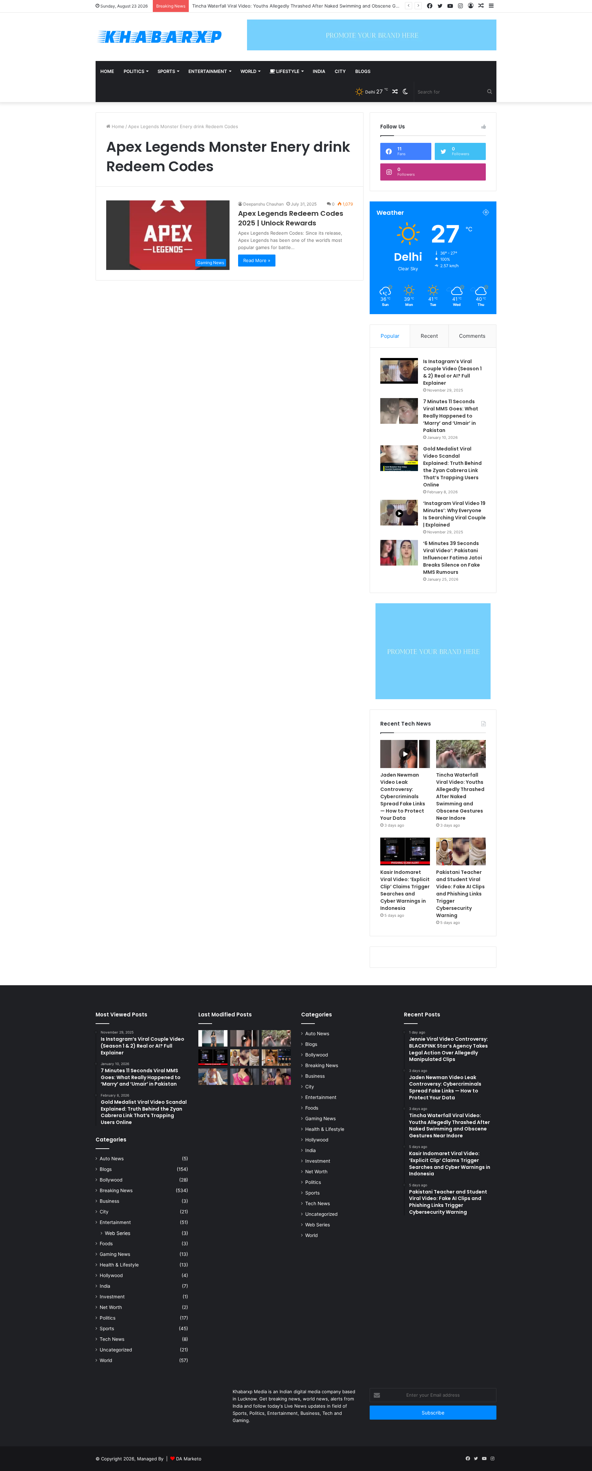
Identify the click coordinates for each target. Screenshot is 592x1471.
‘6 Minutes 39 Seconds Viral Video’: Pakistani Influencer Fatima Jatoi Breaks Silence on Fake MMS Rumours (452, 558)
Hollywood (111, 1275)
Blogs (362, 71)
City (340, 71)
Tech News (112, 1339)
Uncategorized (116, 1349)
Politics (134, 71)
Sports (166, 71)
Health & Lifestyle (119, 1265)
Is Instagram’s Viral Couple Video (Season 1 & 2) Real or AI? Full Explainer (452, 372)
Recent (429, 336)
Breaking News (116, 1190)
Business (109, 1201)
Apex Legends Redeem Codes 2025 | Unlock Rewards (290, 218)
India (319, 71)
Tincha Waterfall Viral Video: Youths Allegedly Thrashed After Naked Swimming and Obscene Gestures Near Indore (460, 796)
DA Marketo (188, 1458)
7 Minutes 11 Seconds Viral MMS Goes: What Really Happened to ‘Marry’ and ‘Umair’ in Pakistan (450, 416)
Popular (390, 336)
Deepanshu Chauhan (263, 204)
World (248, 71)
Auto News (112, 1158)
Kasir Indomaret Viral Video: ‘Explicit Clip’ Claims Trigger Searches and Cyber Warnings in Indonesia (405, 890)
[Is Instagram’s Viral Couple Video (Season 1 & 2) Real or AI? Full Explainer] (399, 371)
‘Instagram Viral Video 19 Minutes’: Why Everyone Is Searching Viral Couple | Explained (454, 514)
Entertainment (207, 71)
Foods (106, 1243)
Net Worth (111, 1307)
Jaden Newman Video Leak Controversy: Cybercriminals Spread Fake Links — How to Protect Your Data (402, 796)
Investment (112, 1296)
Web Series (117, 1233)
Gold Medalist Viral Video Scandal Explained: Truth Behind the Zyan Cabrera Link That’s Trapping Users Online (452, 466)
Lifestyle (287, 71)
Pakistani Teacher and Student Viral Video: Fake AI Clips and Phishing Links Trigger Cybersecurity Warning (460, 894)
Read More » (256, 260)
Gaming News (115, 1254)
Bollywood (111, 1180)
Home (107, 71)
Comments (472, 336)
